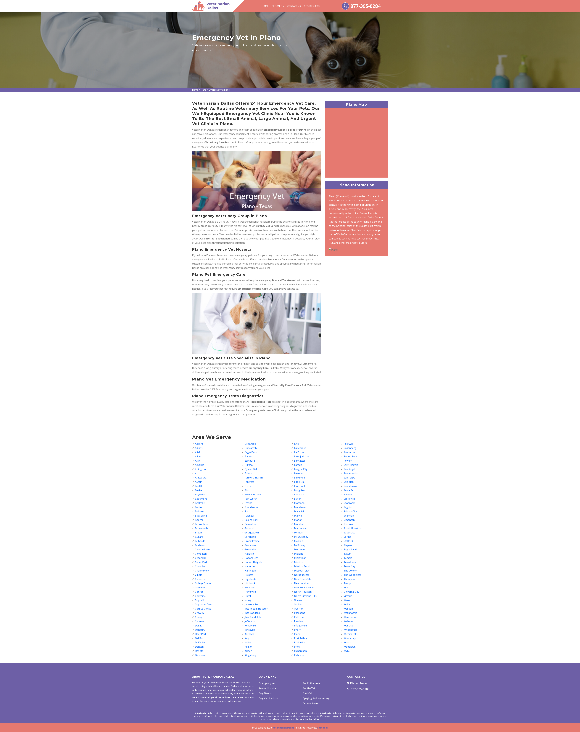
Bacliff (198, 486)
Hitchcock (250, 583)
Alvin (197, 460)
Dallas (198, 625)
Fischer (249, 486)
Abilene (199, 443)
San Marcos (350, 486)
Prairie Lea (300, 642)
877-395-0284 (365, 6)
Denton (199, 646)
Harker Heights (253, 562)
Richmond (299, 655)
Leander (298, 473)
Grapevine (250, 545)
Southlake (349, 532)
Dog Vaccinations (268, 698)
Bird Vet (307, 693)
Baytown (200, 494)
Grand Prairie (252, 541)
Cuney (198, 617)
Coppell (199, 600)
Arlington (200, 469)
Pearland (299, 621)
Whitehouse (350, 629)
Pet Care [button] (277, 6)
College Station (203, 583)
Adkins (199, 448)
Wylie (347, 651)
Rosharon (349, 452)
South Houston (352, 528)
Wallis (347, 604)
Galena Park (251, 520)
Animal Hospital (267, 688)
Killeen (248, 651)
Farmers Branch (254, 477)
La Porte (299, 452)
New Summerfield (304, 587)
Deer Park (200, 634)
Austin (198, 481)
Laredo (298, 465)
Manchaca (300, 507)
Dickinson (200, 655)
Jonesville (250, 629)
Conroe (199, 591)
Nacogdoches (301, 574)
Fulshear (249, 515)
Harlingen (250, 570)
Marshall (299, 524)
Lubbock (299, 494)
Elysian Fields (252, 469)
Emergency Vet (267, 683)
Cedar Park (201, 562)
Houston (250, 587)
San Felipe (349, 477)
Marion (298, 520)
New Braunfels (302, 579)
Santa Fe (348, 490)
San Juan (349, 481)
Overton (298, 608)
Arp (197, 473)
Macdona (299, 503)
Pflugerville (300, 625)
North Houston (303, 591)
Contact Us (294, 6)
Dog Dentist (265, 693)
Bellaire (199, 511)
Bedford (199, 507)
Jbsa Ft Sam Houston (256, 608)
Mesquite (299, 549)
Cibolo (198, 574)
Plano (203, 89)
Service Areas (312, 6)
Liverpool (299, 486)
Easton (248, 456)
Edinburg (250, 460)
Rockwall (348, 443)
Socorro (348, 524)
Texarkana (350, 562)
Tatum (347, 553)
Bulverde (200, 541)
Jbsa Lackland (252, 613)
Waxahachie (350, 613)
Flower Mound (253, 494)
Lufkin (297, 498)
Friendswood (252, 507)
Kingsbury (250, 655)
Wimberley (350, 638)
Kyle (296, 443)
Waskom (348, 608)
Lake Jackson (301, 456)
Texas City (349, 566)
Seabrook (349, 503)
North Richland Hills (305, 596)
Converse (200, 596)
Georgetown (252, 532)
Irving (248, 600)
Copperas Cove (203, 604)
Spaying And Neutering (316, 698)
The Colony (350, 570)
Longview (299, 490)
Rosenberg (350, 448)
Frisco (248, 511)
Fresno (248, 503)
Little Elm (299, 481)
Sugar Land (350, 549)
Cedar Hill (200, 558)
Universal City (351, 591)
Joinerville (250, 625)
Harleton (250, 566)
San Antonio (351, 473)
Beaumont (201, 498)
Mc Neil (298, 532)
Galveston (250, 524)
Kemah (248, 646)
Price (297, 646)
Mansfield (299, 511)
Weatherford (351, 617)
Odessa (298, 600)
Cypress (199, 621)
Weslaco (348, 625)
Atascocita (200, 477)
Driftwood (250, 443)
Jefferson (250, 621)
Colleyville (200, 587)
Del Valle (200, 642)
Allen (198, 456)
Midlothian (300, 558)
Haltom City (251, 558)
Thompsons (350, 579)
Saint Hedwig (351, 465)
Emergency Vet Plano (219, 89)
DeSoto (199, 651)
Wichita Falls (351, 634)
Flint (247, 490)
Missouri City (301, 570)
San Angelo (350, 469)
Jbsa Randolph (253, 617)
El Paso (249, 465)
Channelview (202, 570)
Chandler (200, 566)
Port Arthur (300, 638)
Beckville (200, 503)
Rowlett (348, 460)
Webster (348, 621)
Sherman (349, 515)
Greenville (250, 549)
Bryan (198, 532)
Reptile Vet (309, 688)
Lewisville (299, 477)
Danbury (200, 629)
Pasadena (299, 613)
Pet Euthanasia (311, 683)
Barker (199, 490)
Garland (249, 528)
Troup (347, 583)
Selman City (350, 511)
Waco (347, 600)
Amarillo (199, 465)
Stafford (348, 541)
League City (300, 469)
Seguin (347, 507)
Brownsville (201, 528)
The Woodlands (352, 574)
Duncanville (251, 448)
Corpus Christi (203, 608)
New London (301, 583)
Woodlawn (350, 646)
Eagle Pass (251, 452)
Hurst (248, 596)
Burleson (200, 545)
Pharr (297, 629)
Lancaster (299, 460)
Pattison (299, 617)
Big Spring (201, 515)
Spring (347, 536)
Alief (197, 452)
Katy (247, 638)
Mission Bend (301, 566)
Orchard (298, 604)
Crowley (199, 613)
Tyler (347, 587)
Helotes (249, 574)
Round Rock (350, 456)
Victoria (348, 596)
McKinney (299, 545)
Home (265, 6)
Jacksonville (251, 604)
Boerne (199, 520)
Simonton (349, 520)
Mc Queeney (301, 536)
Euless (248, 473)
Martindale (300, 528)
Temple (348, 558)
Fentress (249, 481)
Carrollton (201, 553)
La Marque (300, 448)
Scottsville (349, 498)
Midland (298, 553)
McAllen (298, 541)
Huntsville (250, 591)
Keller (248, 642)
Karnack (249, 634)
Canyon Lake (202, 549)
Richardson (300, 651)
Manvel (298, 515)
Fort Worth (251, 498)
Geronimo (250, 536)
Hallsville (250, 553)
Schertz (348, 494)
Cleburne (200, 579)
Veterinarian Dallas (283, 727)
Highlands (250, 579)
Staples (348, 545)
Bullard (199, 536)
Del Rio (199, 638)
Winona (348, 642)
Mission (298, 562)
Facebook (322, 727)
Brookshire (201, 524)
